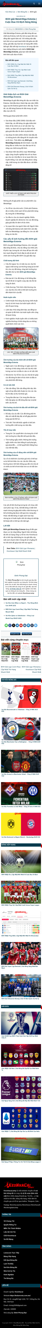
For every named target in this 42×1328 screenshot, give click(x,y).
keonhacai (22, 46)
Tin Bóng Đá (8, 1278)
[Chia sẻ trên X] (13, 625)
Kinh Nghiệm (9, 1275)
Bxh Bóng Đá (22, 12)
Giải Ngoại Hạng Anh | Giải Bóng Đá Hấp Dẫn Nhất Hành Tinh (21, 1101)
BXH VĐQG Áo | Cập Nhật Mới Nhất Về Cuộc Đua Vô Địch (20, 874)
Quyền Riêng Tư (10, 1225)
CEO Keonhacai (10, 1235)
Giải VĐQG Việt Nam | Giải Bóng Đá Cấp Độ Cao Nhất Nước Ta (20, 1069)
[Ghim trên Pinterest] (21, 625)
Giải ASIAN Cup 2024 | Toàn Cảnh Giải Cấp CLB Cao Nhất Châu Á (20, 1037)
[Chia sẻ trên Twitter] (17, 625)
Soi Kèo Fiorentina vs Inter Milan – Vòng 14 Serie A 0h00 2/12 (21, 806)
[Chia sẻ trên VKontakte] (24, 625)
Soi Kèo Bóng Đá (10, 1267)
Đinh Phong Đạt (30, 29)
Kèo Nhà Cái (10, 12)
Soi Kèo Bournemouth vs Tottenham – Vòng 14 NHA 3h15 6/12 (20, 710)
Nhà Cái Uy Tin (9, 1271)
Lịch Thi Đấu (8, 1264)
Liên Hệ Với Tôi (9, 1232)
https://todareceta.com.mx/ (20, 1295)
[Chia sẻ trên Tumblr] (32, 625)
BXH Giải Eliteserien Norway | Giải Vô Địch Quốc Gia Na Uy (20, 998)
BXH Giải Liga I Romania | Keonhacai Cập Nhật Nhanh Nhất (31, 669)
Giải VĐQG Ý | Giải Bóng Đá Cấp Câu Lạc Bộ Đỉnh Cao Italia (20, 1131)
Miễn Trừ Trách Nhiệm (12, 1228)
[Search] (34, 4)
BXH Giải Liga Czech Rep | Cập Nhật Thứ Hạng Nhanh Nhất (11, 669)
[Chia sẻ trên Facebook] (10, 625)
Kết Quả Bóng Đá (10, 1260)
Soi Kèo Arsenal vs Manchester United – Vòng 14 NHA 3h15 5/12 (20, 775)
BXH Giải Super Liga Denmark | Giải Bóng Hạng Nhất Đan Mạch (20, 967)
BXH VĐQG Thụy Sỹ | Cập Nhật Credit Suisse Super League (20, 905)
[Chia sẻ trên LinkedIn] (28, 625)
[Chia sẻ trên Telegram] (35, 625)
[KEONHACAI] (12, 3)
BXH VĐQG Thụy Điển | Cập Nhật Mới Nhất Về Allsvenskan (20, 936)
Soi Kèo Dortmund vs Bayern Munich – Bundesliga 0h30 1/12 (21, 837)
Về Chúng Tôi (9, 1221)
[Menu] (39, 3)
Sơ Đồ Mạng (8, 1239)
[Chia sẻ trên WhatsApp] (6, 625)
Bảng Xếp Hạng (10, 1256)
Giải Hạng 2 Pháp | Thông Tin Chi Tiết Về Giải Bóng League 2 (21, 1162)
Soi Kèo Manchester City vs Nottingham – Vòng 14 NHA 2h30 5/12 (21, 742)
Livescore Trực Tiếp (11, 1253)
